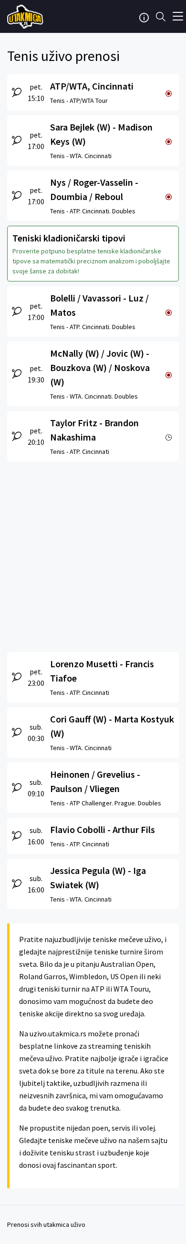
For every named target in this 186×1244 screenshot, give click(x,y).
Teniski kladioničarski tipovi (68, 238)
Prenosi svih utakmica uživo (46, 1224)
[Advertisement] (93, 554)
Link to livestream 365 (26, 16)
